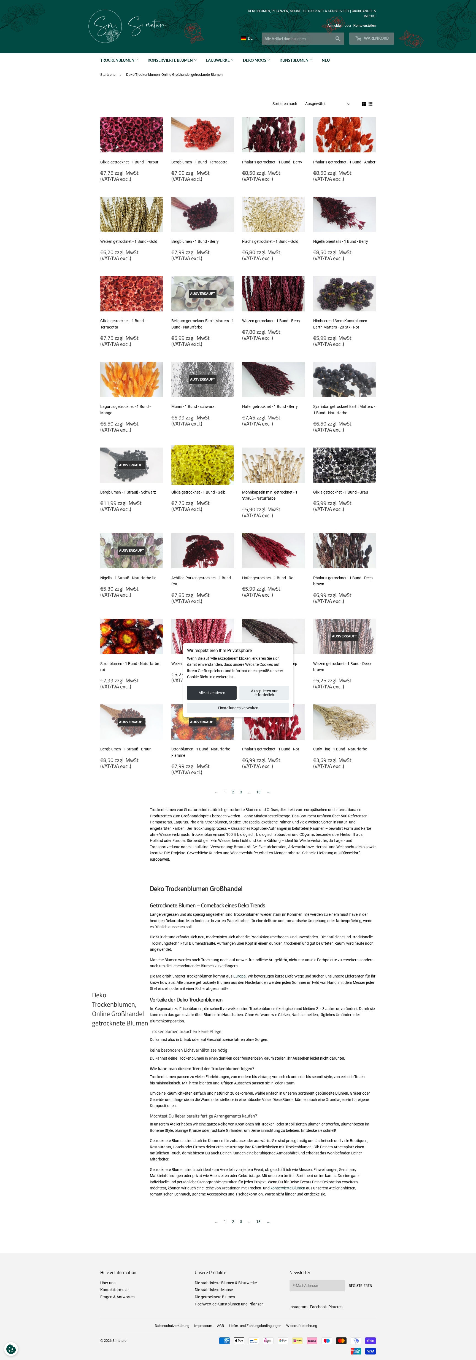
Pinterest (336, 1307)
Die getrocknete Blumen (215, 1297)
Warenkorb (376, 38)
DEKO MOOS (255, 60)
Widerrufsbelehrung (301, 1326)
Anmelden (335, 26)
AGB (220, 1326)
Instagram (298, 1307)
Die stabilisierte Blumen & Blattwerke (226, 1283)
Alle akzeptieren (212, 693)
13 (258, 792)
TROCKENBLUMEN (117, 60)
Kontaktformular (114, 1290)
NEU (326, 60)
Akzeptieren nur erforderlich (264, 693)
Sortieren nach (284, 103)
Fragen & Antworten (117, 1297)
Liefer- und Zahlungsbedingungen (255, 1326)
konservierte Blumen (288, 1188)
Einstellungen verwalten (238, 708)
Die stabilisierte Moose (214, 1290)
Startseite (107, 74)
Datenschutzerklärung (172, 1326)
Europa (239, 976)
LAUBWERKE (218, 60)
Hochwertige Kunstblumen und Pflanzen (229, 1304)
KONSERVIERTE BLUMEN (171, 60)
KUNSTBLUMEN (294, 60)
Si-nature (119, 1341)
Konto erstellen (364, 26)
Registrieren (360, 1286)
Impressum (203, 1326)
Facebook (318, 1307)
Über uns (107, 1283)
